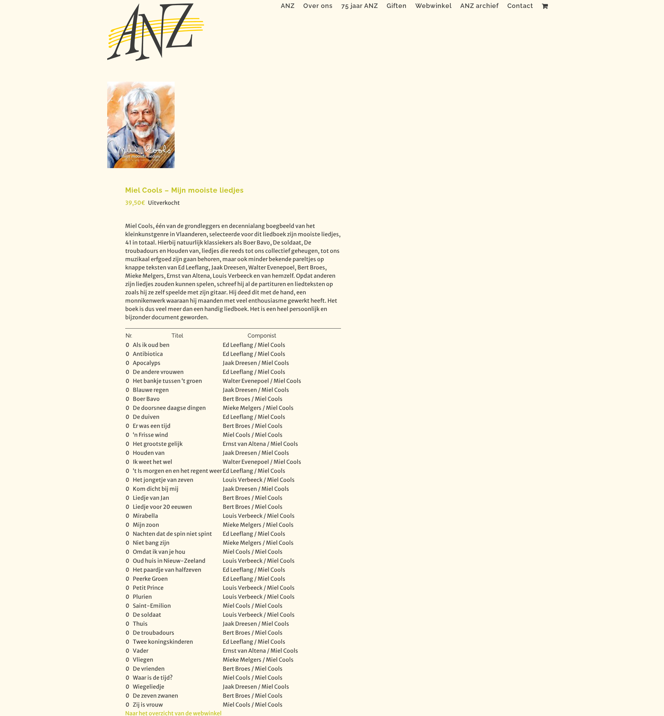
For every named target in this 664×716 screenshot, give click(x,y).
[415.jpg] (215, 125)
